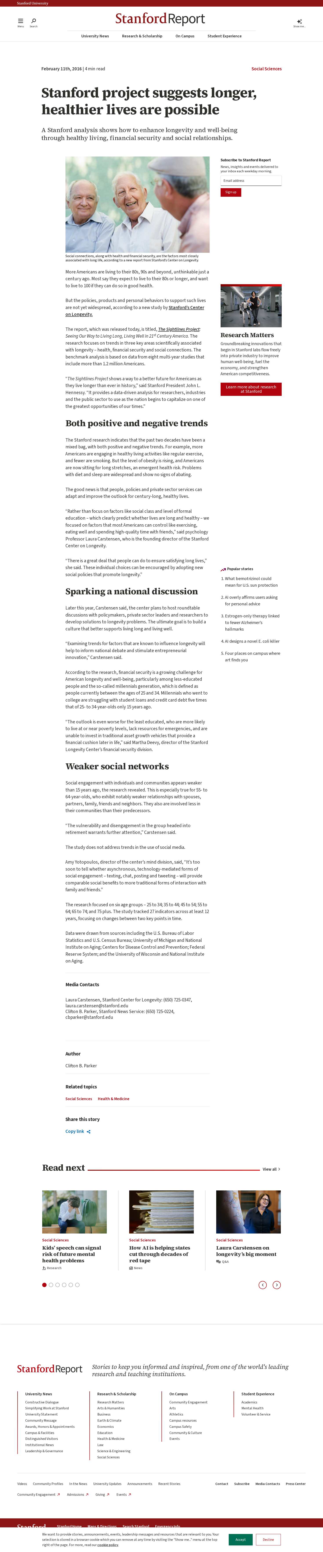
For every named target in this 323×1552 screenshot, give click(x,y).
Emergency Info (167, 1526)
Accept (241, 1539)
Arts (172, 1408)
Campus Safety (180, 1426)
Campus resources (183, 1420)
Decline (268, 1539)
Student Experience (225, 36)
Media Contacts (268, 1483)
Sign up (230, 192)
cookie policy (107, 1545)
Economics (105, 1426)
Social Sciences (267, 68)
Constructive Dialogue (42, 1402)
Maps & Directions (102, 1526)
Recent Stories (169, 1483)
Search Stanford (136, 1526)
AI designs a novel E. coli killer (252, 641)
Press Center (296, 1483)
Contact (221, 1483)
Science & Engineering (114, 1451)
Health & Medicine (113, 1099)
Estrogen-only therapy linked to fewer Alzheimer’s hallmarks (252, 622)
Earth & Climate (109, 1420)
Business (104, 1414)
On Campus (185, 36)
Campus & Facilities (39, 1432)
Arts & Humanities (111, 1408)
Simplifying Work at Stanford (47, 1408)
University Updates (107, 1483)
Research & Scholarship (142, 36)
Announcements (139, 1483)
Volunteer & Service (255, 1414)
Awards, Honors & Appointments (50, 1426)
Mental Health (252, 1408)
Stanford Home (69, 1526)
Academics (249, 1402)
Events (174, 1438)
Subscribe (242, 1483)
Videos (22, 1483)
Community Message (41, 1420)
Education (105, 1432)
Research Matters (110, 1402)
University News (95, 36)
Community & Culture (185, 1432)
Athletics (176, 1414)
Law (100, 1445)
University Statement (41, 1414)
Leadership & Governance (44, 1451)
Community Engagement (188, 1402)
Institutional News (39, 1445)
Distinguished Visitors (41, 1438)
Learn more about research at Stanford (251, 389)
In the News (78, 1483)
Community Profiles (48, 1483)
